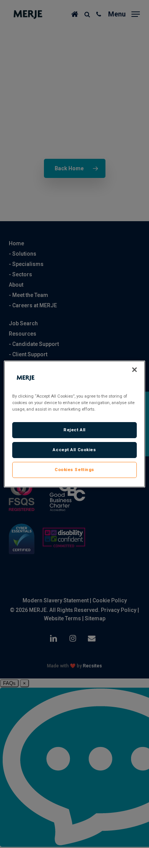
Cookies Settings (74, 469)
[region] (75, 424)
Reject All (74, 429)
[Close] (134, 369)
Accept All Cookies (74, 449)
